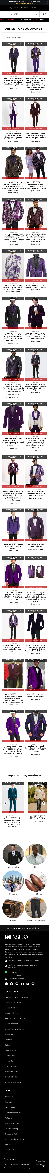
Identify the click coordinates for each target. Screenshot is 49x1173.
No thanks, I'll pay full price (24, 1169)
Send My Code (24, 1163)
